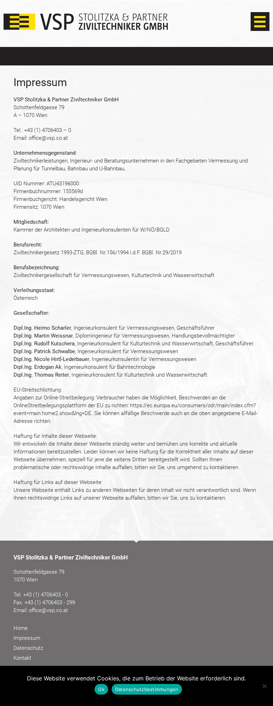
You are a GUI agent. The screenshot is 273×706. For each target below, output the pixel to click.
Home (21, 628)
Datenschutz (28, 648)
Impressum (27, 638)
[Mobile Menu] (260, 22)
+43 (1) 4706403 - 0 (45, 594)
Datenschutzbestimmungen (146, 689)
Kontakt (22, 658)
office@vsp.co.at (48, 138)
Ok (101, 689)
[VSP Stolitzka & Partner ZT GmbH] (86, 26)
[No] (264, 686)
